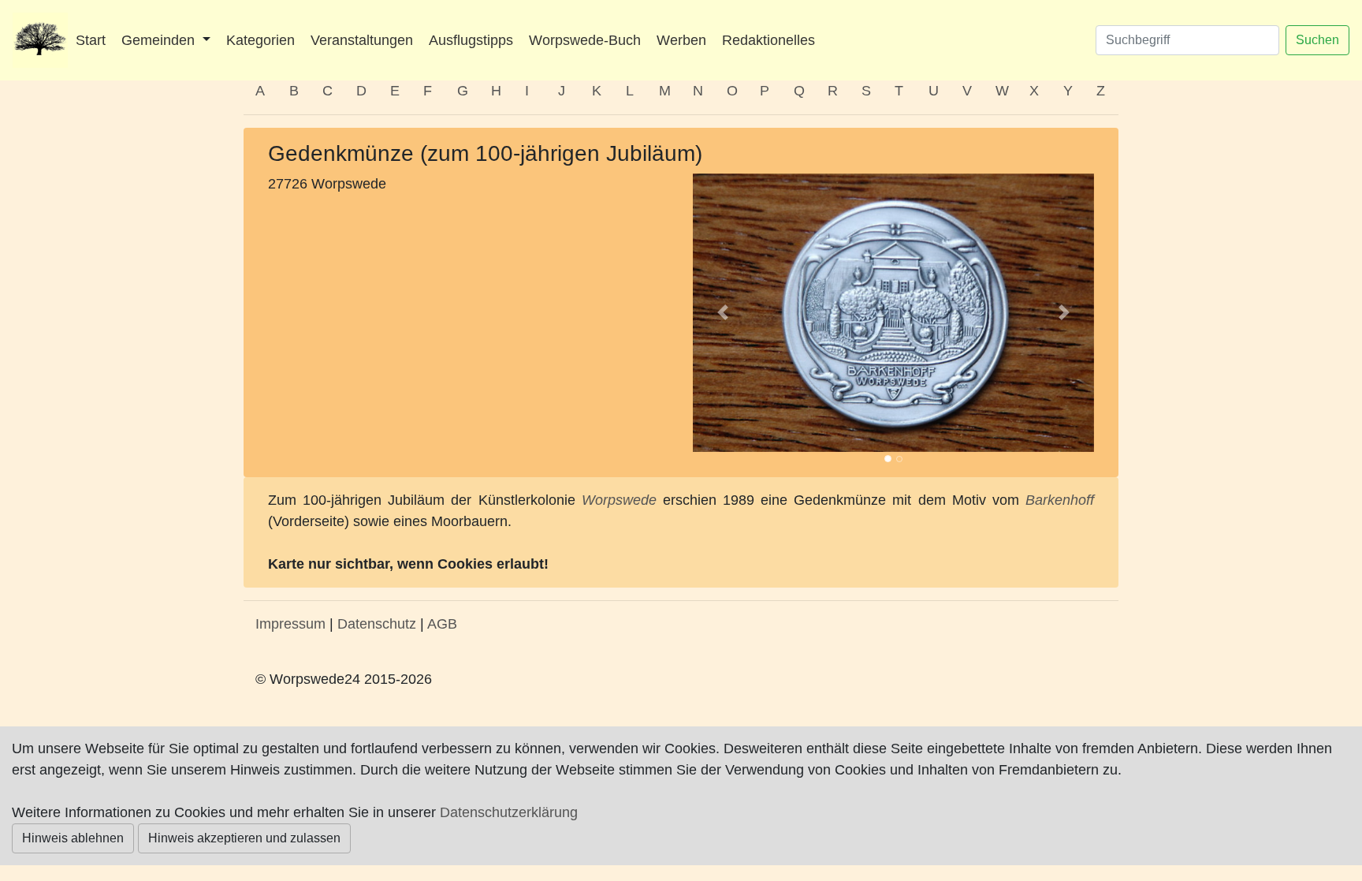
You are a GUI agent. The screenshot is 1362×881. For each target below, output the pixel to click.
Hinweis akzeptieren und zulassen (244, 838)
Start (91, 40)
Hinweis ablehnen (73, 838)
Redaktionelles (768, 40)
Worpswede (619, 500)
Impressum (290, 624)
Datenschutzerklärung (509, 812)
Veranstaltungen (362, 40)
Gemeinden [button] (160, 40)
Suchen (1317, 40)
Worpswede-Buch (585, 40)
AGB (442, 624)
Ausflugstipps (471, 40)
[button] (723, 313)
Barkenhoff (1059, 500)
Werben (681, 40)
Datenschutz (376, 624)
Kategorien (260, 40)
